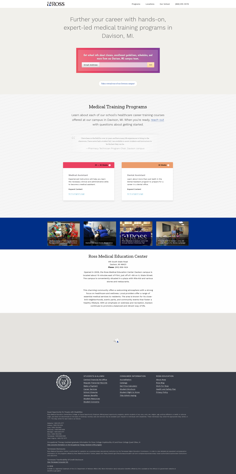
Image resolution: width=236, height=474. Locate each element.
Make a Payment (91, 386)
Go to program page (77, 194)
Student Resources (92, 399)
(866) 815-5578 (182, 4)
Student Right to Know (130, 392)
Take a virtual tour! (118, 83)
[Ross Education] (55, 3)
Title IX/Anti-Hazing (128, 395)
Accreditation (125, 380)
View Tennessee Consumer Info (57, 462)
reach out (157, 120)
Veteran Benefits (91, 395)
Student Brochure (127, 389)
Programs (136, 4)
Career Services (90, 389)
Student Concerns (91, 402)
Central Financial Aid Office (95, 380)
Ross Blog (160, 383)
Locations (150, 4)
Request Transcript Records (95, 383)
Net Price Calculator (128, 386)
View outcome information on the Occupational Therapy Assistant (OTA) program (74, 445)
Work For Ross (162, 386)
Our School (165, 4)
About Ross (161, 380)
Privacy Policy (162, 392)
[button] (118, 341)
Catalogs (123, 383)
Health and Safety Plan (166, 389)
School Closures (90, 392)
